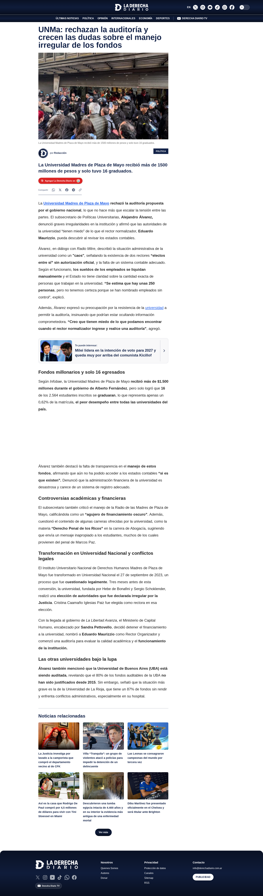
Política (161, 151)
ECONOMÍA (145, 18)
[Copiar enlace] (80, 189)
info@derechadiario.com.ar (207, 868)
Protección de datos (155, 868)
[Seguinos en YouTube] (210, 7)
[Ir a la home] (131, 7)
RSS (146, 883)
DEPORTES (163, 18)
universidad (154, 308)
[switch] (244, 7)
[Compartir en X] (60, 189)
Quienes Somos (109, 868)
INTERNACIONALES (123, 18)
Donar (104, 878)
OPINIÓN (103, 18)
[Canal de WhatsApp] (67, 877)
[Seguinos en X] (195, 7)
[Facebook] (74, 877)
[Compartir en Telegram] (73, 189)
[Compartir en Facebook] (66, 189)
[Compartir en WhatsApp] (53, 189)
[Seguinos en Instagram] (202, 7)
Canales (148, 873)
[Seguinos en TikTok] (217, 7)
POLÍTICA (88, 18)
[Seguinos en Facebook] (232, 7)
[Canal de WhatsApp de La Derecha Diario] (224, 7)
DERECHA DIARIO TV (194, 18)
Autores (105, 873)
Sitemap (148, 878)
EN (189, 7)
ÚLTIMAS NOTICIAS (67, 18)
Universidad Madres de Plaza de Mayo (76, 203)
